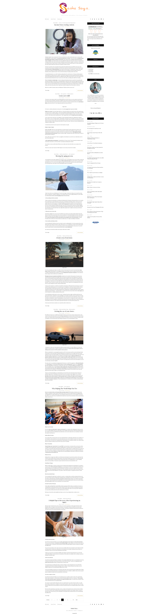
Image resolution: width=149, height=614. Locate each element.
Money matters (72, 309)
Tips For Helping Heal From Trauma (93, 163)
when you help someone (64, 392)
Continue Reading (80, 90)
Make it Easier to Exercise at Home (93, 187)
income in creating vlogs (52, 80)
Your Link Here (90, 69)
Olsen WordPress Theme (71, 610)
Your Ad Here (90, 70)
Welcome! (47, 604)
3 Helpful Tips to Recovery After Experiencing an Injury (64, 501)
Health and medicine (67, 498)
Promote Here (90, 71)
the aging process (60, 195)
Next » (77, 599)
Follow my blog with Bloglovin (96, 108)
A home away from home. (64, 238)
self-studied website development (52, 140)
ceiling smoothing (55, 69)
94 (73, 599)
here (100, 36)
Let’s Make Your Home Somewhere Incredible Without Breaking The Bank (95, 158)
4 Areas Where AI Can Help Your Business (94, 143)
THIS (91, 73)
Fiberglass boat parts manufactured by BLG (53, 276)
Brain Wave (55, 22)
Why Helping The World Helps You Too (64, 388)
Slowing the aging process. (64, 156)
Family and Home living (63, 309)
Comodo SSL (74, 613)
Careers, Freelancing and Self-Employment (67, 22)
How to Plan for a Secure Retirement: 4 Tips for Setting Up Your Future (95, 212)
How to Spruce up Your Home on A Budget (94, 172)
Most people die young (66, 160)
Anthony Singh (64, 543)
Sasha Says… (74, 608)
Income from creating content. (64, 25)
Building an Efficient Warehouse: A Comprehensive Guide (93, 138)
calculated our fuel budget (61, 367)
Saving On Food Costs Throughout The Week (95, 207)
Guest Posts (53, 604)
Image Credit (47, 424)
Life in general (67, 386)
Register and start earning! (95, 48)
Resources (60, 604)
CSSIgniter (80, 610)
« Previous (47, 599)
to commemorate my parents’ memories (69, 272)
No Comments (67, 26)
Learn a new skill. (64, 96)
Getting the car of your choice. (64, 311)
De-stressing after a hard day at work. (94, 128)
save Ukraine (67, 451)
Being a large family (64, 316)
